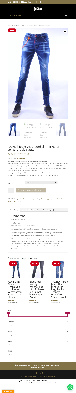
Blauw (43, 199)
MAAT (10, 184)
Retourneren (55, 365)
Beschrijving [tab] (14, 210)
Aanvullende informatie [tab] (30, 210)
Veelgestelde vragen (37, 367)
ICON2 (19, 201)
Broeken (25, 199)
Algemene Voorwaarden (41, 365)
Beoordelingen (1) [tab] (49, 210)
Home (9, 26)
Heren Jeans (15, 26)
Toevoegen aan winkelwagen (31, 190)
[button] (65, 31)
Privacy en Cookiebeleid (22, 365)
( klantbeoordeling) (22, 154)
